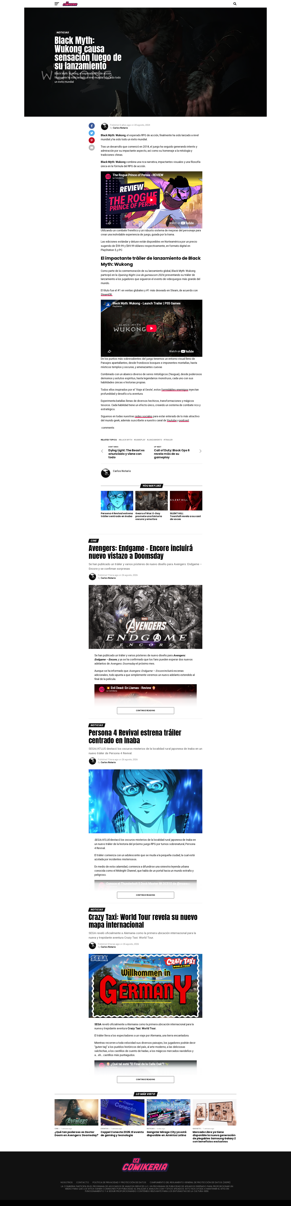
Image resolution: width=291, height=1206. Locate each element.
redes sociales (143, 416)
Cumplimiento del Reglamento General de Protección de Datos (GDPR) (190, 1182)
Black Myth (126, 440)
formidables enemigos (174, 389)
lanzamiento (155, 440)
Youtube (172, 420)
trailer (168, 440)
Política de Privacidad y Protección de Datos (119, 1182)
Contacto (82, 1182)
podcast (184, 420)
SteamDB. (106, 294)
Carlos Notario (120, 128)
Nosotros (67, 1182)
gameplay (140, 440)
